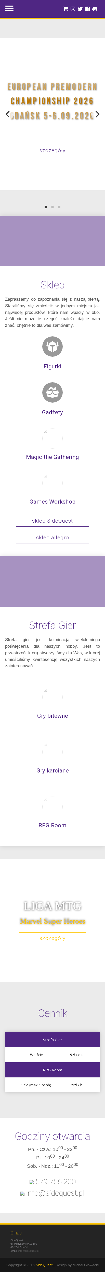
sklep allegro (52, 538)
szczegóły (52, 150)
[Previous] (8, 114)
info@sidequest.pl (28, 1250)
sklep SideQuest (52, 521)
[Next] (96, 114)
